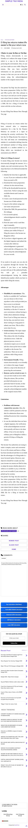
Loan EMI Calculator (14, 625)
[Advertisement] (14, 23)
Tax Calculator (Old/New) (14, 604)
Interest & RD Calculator (14, 615)
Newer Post (14, 540)
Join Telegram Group (20, 815)
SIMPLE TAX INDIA (14, 1)
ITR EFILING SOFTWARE (9, 39)
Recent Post (5, 651)
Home (2, 39)
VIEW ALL (24, 650)
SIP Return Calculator (14, 620)
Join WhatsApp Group (8, 815)
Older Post (14, 545)
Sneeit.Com (16, 825)
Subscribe (14, 643)
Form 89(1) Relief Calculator (13, 609)
